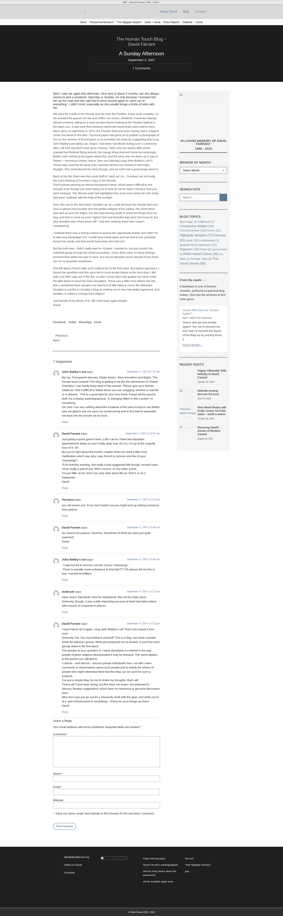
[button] (215, 12)
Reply (65, 421)
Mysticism (207, 244)
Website (58, 800)
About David (168, 11)
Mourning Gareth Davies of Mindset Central (209, 431)
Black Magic (188, 221)
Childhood (206, 221)
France (213, 230)
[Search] (223, 197)
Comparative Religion (197, 226)
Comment (60, 734)
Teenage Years (201, 258)
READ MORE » (192, 345)
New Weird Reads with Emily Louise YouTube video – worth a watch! (212, 411)
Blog (186, 11)
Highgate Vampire (197, 235)
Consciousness (192, 230)
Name (57, 773)
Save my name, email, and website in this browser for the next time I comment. (105, 813)
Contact (200, 11)
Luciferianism (209, 240)
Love (192, 240)
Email (57, 787)
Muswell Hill (189, 244)
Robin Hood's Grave (200, 254)
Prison (205, 249)
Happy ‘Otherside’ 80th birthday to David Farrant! (212, 374)
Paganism (189, 249)
